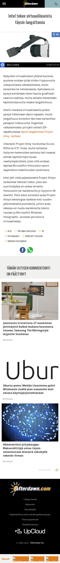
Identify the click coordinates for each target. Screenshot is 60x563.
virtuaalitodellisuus (27, 231)
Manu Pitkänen (13, 65)
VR (43, 231)
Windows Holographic (17, 241)
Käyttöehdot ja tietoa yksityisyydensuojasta (30, 514)
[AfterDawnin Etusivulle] (30, 4)
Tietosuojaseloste (30, 519)
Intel (10, 231)
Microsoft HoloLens (34, 236)
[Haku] (48, 4)
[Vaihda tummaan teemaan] (56, 4)
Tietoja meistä (30, 499)
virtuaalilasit (14, 236)
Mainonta (30, 504)
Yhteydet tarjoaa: (30, 524)
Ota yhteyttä (30, 509)
